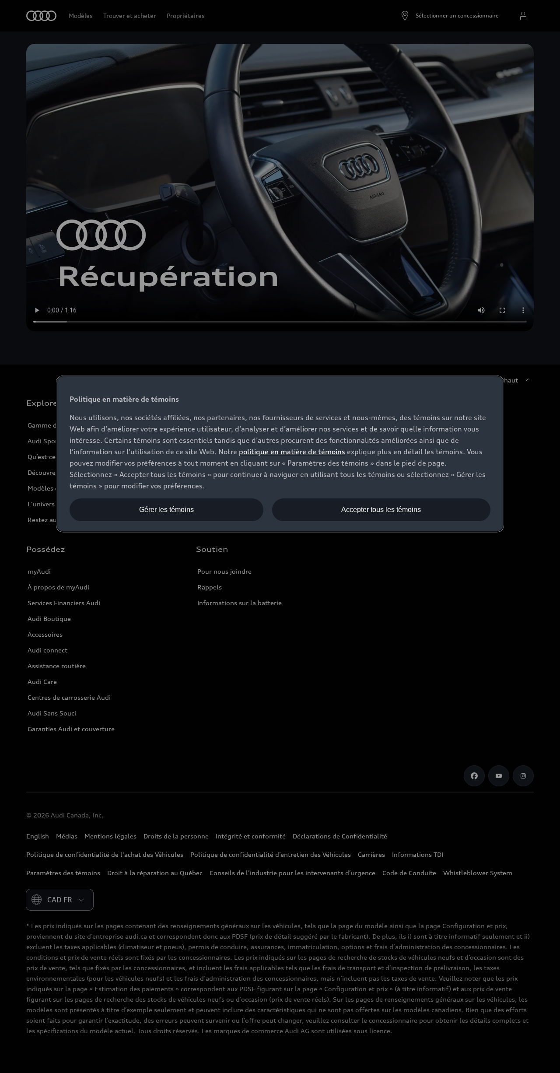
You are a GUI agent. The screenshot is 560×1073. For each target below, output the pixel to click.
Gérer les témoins (166, 509)
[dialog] (280, 453)
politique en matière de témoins (292, 451)
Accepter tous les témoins (381, 509)
